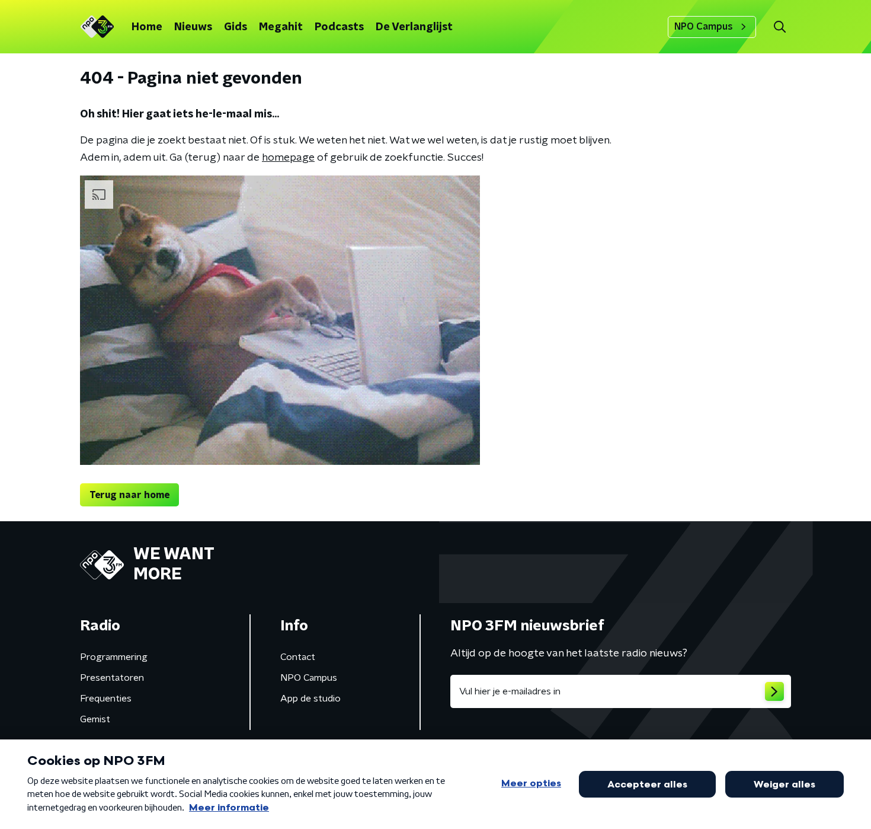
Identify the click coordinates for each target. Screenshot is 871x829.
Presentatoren (112, 678)
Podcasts (339, 27)
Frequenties (106, 698)
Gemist (95, 719)
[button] (779, 27)
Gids (235, 27)
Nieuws (193, 27)
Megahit (281, 27)
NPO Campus (703, 26)
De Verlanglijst (414, 27)
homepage (288, 157)
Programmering (114, 657)
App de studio (310, 698)
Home (147, 27)
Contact (297, 657)
